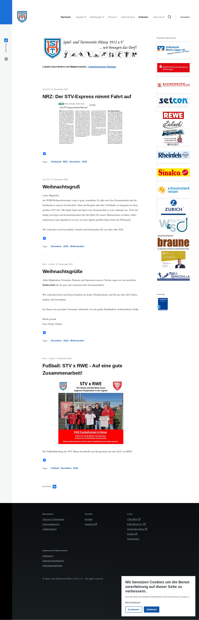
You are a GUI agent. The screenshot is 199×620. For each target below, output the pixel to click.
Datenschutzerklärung (53, 561)
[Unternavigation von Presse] (118, 17)
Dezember (74, 162)
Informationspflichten (52, 566)
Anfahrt (131, 534)
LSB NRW (132, 519)
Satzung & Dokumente (53, 519)
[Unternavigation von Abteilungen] (105, 17)
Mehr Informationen (132, 602)
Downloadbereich (51, 524)
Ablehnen (152, 609)
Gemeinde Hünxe (136, 529)
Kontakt (88, 519)
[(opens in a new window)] (173, 50)
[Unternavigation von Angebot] (87, 17)
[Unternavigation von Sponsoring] (136, 17)
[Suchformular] (169, 17)
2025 (84, 162)
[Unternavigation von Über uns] (165, 17)
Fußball (55, 468)
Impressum (48, 556)
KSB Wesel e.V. (135, 524)
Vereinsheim (133, 539)
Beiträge (111, 67)
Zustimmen (133, 609)
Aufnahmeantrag (97, 67)
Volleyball (56, 162)
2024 (65, 340)
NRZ (65, 162)
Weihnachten (77, 246)
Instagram (89, 524)
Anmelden (185, 17)
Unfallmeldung (50, 529)
